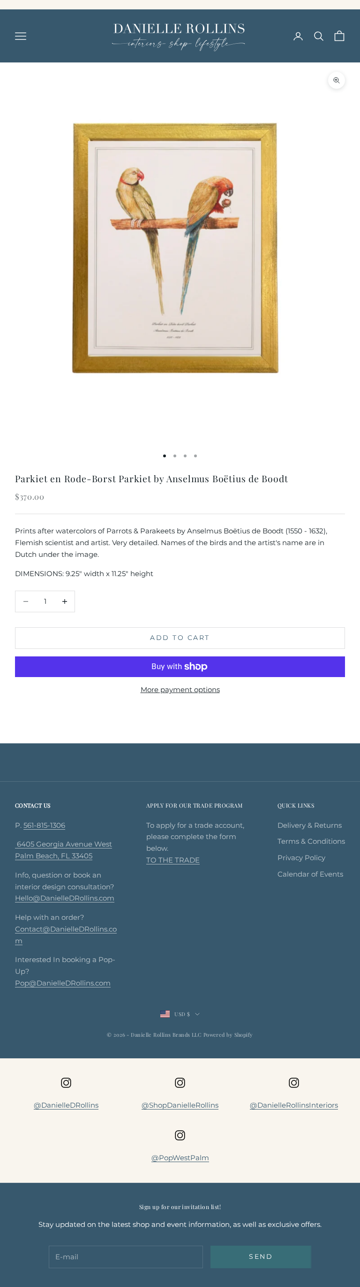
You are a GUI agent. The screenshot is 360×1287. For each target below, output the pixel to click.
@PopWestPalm (180, 1157)
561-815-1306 (44, 825)
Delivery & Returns (310, 825)
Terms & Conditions (311, 841)
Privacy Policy (301, 857)
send (261, 1256)
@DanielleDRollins (66, 1105)
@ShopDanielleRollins (180, 1105)
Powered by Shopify (228, 1034)
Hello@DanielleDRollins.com (64, 898)
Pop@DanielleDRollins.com (63, 983)
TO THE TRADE (173, 859)
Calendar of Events (310, 874)
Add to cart (180, 637)
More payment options (180, 689)
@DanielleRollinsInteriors (294, 1105)
